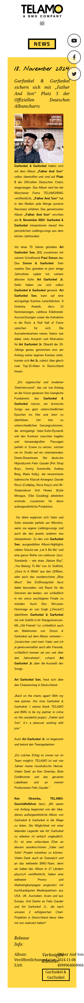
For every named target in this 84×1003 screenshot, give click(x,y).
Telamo (20, 11)
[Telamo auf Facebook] (74, 57)
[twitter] (74, 74)
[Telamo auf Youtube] (74, 40)
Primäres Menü (42, 23)
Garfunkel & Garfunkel (55, 975)
